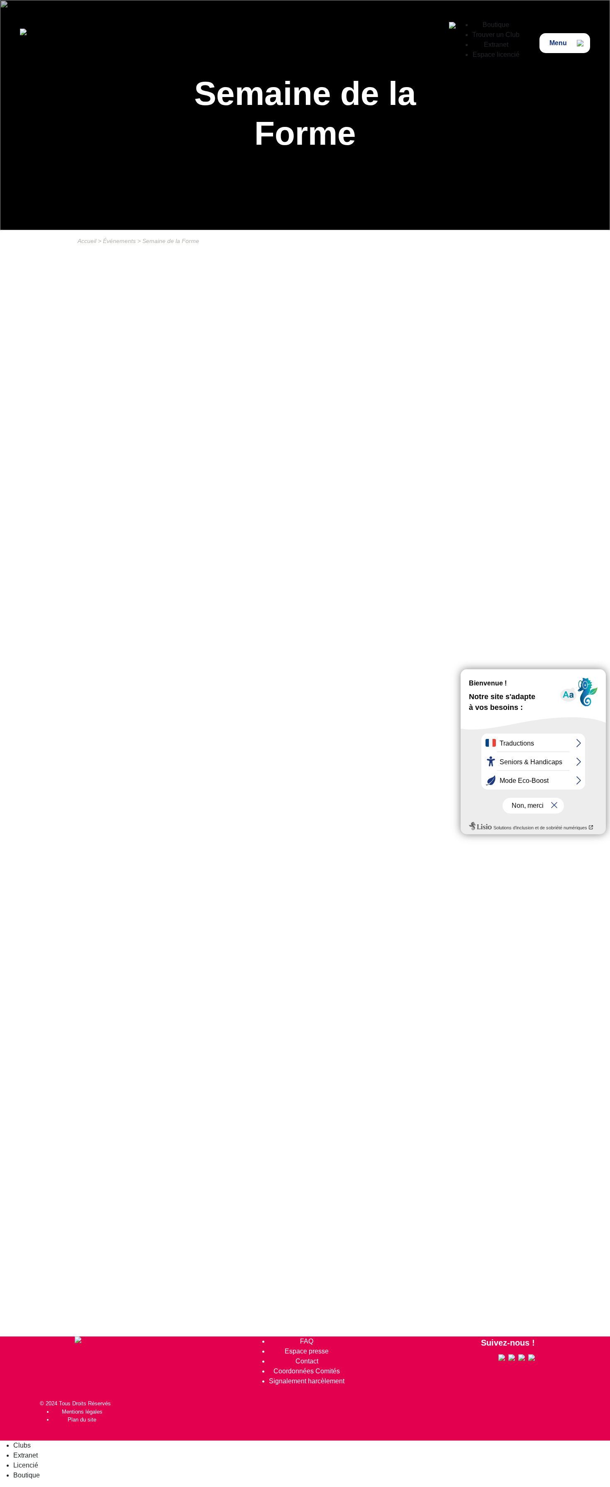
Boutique (496, 24)
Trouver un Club (496, 34)
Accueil (87, 241)
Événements (119, 241)
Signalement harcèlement (306, 1381)
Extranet (496, 44)
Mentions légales (82, 1412)
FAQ (306, 1341)
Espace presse (307, 1351)
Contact (306, 1361)
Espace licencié (496, 54)
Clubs (22, 1445)
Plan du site (82, 1420)
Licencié (25, 1465)
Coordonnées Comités (306, 1371)
